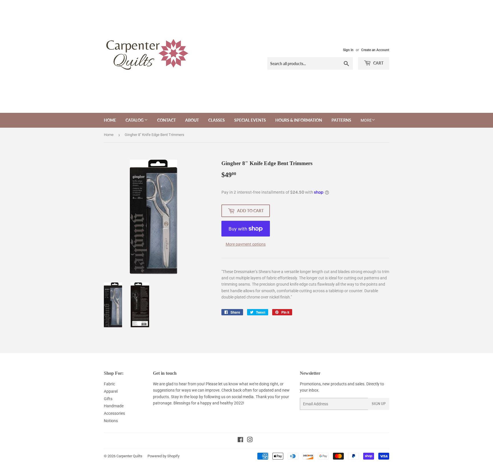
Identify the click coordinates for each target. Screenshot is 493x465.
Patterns (341, 120)
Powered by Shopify (163, 456)
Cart (377, 63)
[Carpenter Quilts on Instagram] (250, 440)
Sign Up (378, 404)
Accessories (114, 413)
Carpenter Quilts (129, 456)
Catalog (135, 120)
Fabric (109, 384)
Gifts (108, 398)
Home (110, 120)
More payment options (246, 244)
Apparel (111, 391)
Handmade (114, 406)
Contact (166, 120)
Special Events (250, 120)
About (192, 120)
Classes (216, 120)
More (366, 120)
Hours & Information (298, 120)
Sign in (348, 50)
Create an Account (375, 50)
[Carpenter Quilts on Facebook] (240, 440)
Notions (111, 420)
